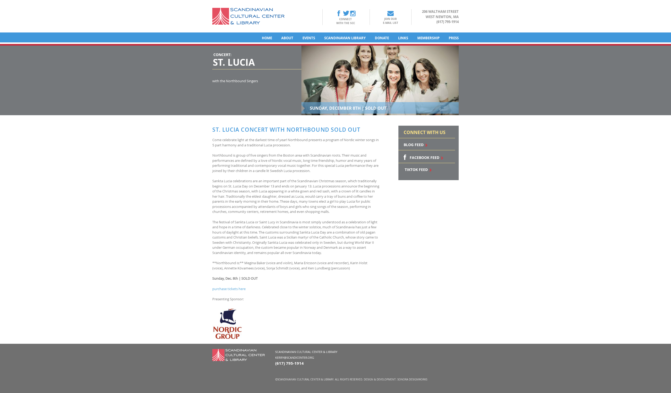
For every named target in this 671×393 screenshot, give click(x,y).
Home (267, 38)
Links (403, 38)
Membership (428, 38)
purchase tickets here (229, 288)
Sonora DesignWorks (412, 379)
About (287, 38)
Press (454, 38)
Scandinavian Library (345, 38)
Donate (382, 38)
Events (308, 38)
